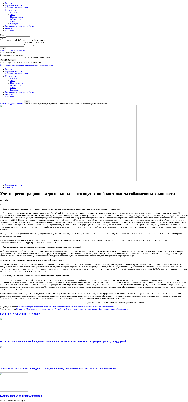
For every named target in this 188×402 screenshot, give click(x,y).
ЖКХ (12, 15)
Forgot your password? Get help (13, 50)
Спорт (13, 21)
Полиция (9, 187)
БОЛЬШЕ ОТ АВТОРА (29, 314)
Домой (3, 104)
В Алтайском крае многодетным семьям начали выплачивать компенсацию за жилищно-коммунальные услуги (65, 307)
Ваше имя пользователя (34, 42)
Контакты (9, 31)
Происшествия (16, 17)
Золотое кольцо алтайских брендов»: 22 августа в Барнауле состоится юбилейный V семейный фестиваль (59, 368)
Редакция (9, 28)
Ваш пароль (29, 45)
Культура (14, 24)
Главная (8, 3)
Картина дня (10, 10)
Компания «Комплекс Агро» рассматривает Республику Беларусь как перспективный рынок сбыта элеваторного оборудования (72, 309)
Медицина (14, 12)
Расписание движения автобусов (19, 26)
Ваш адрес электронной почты (37, 57)
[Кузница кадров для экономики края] (14, 391)
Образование (16, 19)
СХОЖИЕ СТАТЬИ (9, 314)
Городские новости (13, 5)
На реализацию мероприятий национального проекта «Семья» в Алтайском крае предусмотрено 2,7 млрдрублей (63, 341)
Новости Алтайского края (16, 8)
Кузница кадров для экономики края (21, 395)
